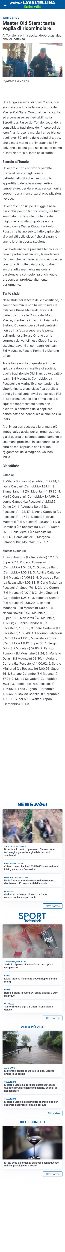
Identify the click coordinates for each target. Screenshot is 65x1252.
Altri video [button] (54, 1113)
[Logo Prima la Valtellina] (32, 4)
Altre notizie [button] (53, 906)
